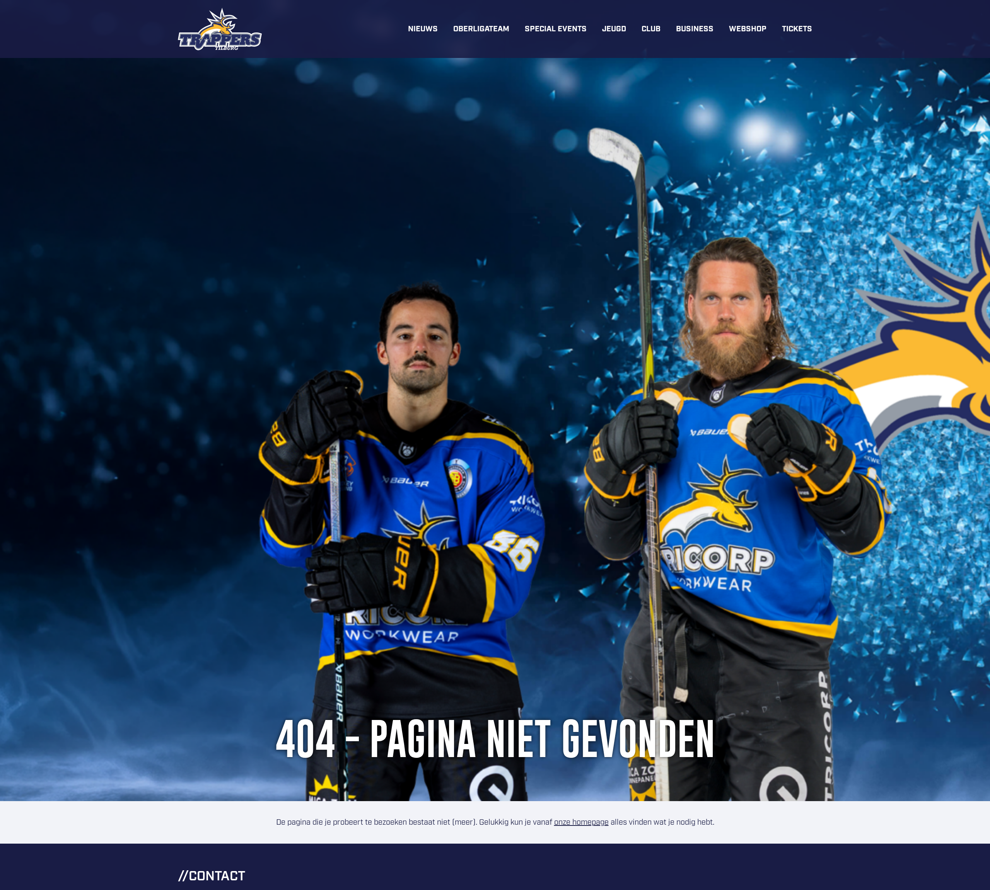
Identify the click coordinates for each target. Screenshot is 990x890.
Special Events (556, 29)
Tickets (797, 29)
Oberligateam (481, 29)
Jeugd (614, 29)
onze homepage (581, 822)
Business (694, 29)
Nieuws (423, 29)
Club (651, 29)
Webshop (747, 29)
